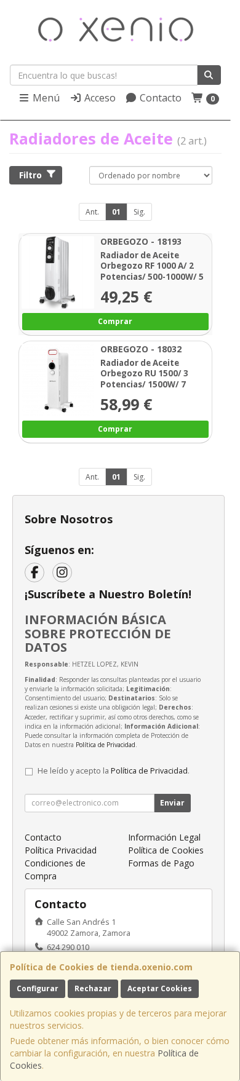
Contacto (159, 98)
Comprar (115, 320)
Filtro (30, 175)
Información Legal (164, 837)
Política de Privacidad (105, 744)
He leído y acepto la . (114, 771)
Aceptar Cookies (159, 988)
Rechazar (92, 988)
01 (116, 212)
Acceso (99, 98)
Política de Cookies (166, 850)
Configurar (37, 988)
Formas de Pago (161, 863)
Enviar (172, 803)
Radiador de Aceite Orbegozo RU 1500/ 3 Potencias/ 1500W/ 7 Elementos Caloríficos (145, 379)
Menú (45, 98)
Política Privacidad (61, 850)
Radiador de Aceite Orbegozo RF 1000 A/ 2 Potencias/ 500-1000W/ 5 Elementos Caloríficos (152, 271)
